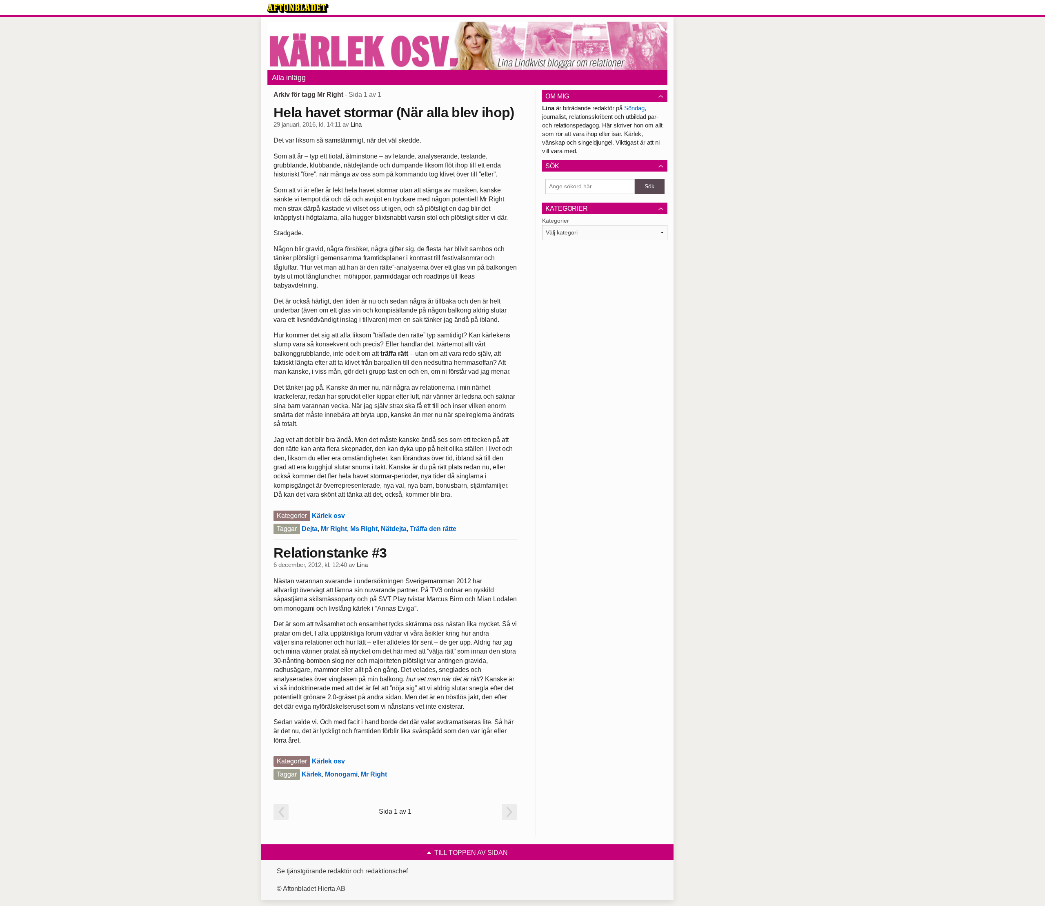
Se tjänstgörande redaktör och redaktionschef (342, 871)
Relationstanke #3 (330, 552)
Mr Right (334, 528)
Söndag (634, 108)
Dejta (310, 528)
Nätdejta (394, 528)
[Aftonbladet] (298, 8)
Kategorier (555, 220)
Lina (356, 124)
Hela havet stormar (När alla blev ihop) (393, 112)
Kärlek (312, 774)
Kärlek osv (328, 515)
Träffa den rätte (433, 528)
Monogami (341, 774)
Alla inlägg (289, 78)
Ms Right (364, 528)
